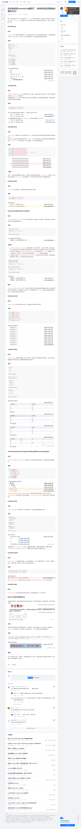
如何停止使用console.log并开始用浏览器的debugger (20, 808)
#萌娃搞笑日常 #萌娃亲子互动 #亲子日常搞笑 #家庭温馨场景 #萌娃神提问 (18, 822)
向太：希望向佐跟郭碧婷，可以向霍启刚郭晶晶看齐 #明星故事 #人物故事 (40, 818)
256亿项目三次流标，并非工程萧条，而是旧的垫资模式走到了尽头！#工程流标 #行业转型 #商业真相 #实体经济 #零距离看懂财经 (28, 816)
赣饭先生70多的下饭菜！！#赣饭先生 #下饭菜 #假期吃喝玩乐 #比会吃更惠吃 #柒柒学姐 (37, 819)
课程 (17, 1)
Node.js (54, 740)
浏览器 (54, 745)
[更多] (78, 826)
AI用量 (24, 1)
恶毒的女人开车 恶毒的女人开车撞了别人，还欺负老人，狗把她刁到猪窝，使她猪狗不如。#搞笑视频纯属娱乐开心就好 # (26, 820)
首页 (11, 1)
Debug (49, 750)
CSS (54, 779)
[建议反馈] (78, 823)
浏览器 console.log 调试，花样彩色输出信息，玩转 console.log (22, 763)
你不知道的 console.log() (13, 798)
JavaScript (50, 740)
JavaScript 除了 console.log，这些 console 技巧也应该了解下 (22, 803)
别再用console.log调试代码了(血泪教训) (17, 758)
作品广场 (29, 1)
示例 (62, 28)
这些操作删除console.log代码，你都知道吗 (18, 753)
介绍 (62, 26)
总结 (61, 41)
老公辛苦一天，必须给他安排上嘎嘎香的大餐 (13, 819)
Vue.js (54, 774)
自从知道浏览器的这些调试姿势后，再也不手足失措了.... (20, 773)
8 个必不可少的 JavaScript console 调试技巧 (18, 793)
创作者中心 (71, 1)
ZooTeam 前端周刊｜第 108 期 (15, 768)
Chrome (47, 809)
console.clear (62, 30)
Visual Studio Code (54, 750)
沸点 (14, 1)
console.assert (63, 24)
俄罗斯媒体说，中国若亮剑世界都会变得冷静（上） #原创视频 (16, 818)
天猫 (52, 601)
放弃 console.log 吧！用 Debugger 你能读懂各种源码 (20, 738)
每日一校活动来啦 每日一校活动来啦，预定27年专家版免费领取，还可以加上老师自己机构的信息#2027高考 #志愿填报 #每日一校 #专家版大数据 (30, 815)
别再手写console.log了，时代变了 (16, 788)
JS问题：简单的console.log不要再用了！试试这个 (19, 778)
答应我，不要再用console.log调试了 (16, 748)
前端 (46, 740)
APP (20, 1)
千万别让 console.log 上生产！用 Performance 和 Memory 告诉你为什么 (24, 743)
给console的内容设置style (65, 35)
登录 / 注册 (30, 677)
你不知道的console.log (13, 783)
